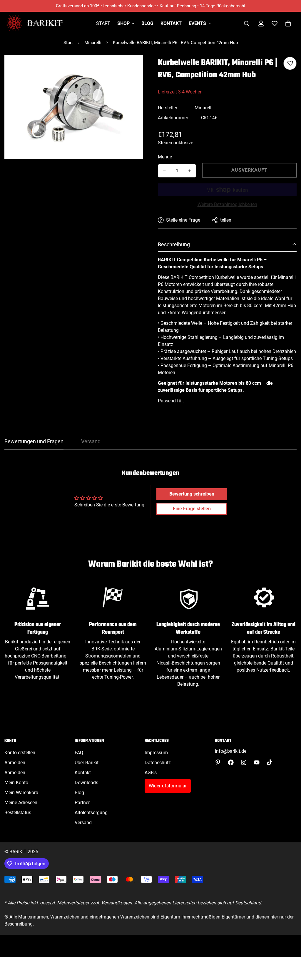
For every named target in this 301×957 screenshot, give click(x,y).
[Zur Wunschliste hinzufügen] (290, 63)
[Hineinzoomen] (138, 67)
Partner (82, 802)
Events (197, 23)
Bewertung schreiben (191, 494)
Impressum (156, 752)
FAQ (79, 752)
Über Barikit (86, 762)
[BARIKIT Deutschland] (33, 23)
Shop (123, 23)
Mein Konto (16, 782)
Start (103, 23)
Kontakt (171, 23)
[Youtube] (257, 762)
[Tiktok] (269, 762)
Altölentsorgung (91, 812)
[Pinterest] (218, 762)
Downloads (86, 782)
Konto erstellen (19, 752)
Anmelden (14, 762)
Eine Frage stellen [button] (192, 508)
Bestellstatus (17, 812)
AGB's (151, 772)
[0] (288, 23)
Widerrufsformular (168, 786)
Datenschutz (158, 762)
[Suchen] (246, 23)
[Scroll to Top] (289, 925)
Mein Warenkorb (21, 792)
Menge (165, 157)
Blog (147, 23)
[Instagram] (244, 762)
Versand (83, 822)
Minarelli (92, 42)
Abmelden (14, 772)
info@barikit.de (230, 751)
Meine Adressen (20, 802)
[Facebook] (231, 762)
